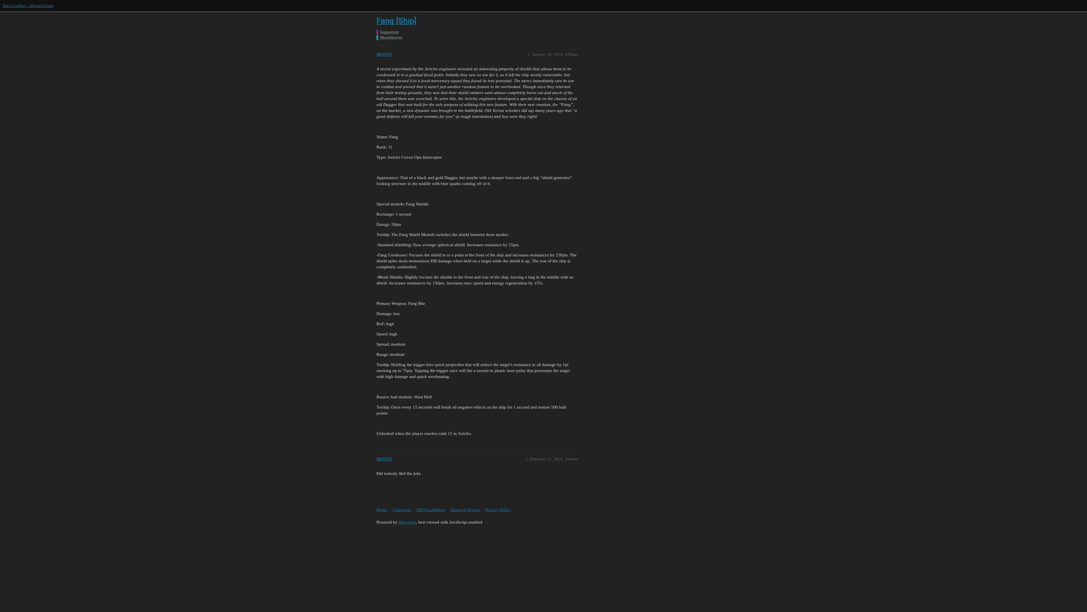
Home (381, 509)
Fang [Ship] (396, 21)
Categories (402, 509)
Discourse (407, 522)
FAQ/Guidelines (431, 509)
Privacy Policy (498, 509)
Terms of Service (465, 509)
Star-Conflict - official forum (28, 5)
